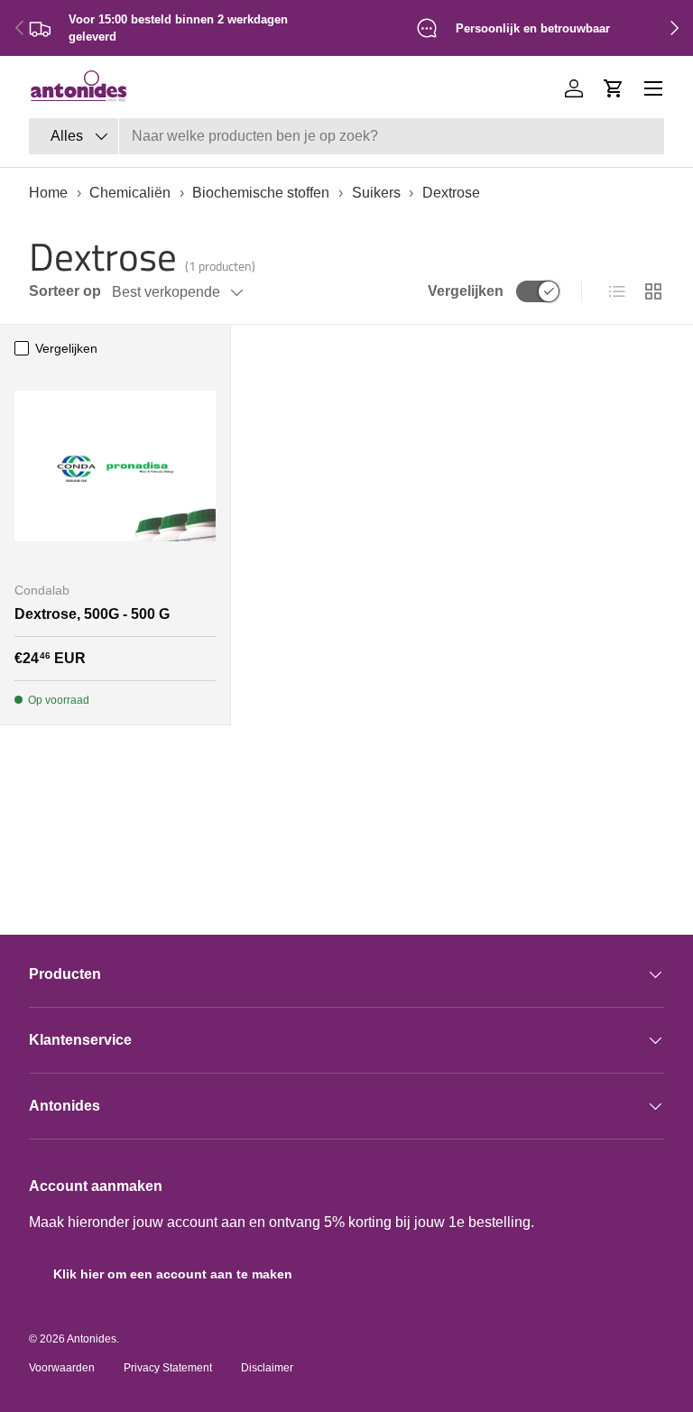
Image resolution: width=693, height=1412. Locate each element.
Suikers (376, 192)
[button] (613, 88)
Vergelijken (466, 291)
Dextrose (451, 192)
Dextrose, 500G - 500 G (92, 614)
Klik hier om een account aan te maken (172, 1274)
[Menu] (653, 88)
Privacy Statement (168, 1367)
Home (48, 192)
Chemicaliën (130, 192)
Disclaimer (267, 1367)
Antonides (91, 1339)
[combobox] (346, 136)
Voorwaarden (62, 1367)
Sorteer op (65, 291)
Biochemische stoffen (260, 192)
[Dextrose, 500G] (115, 466)
